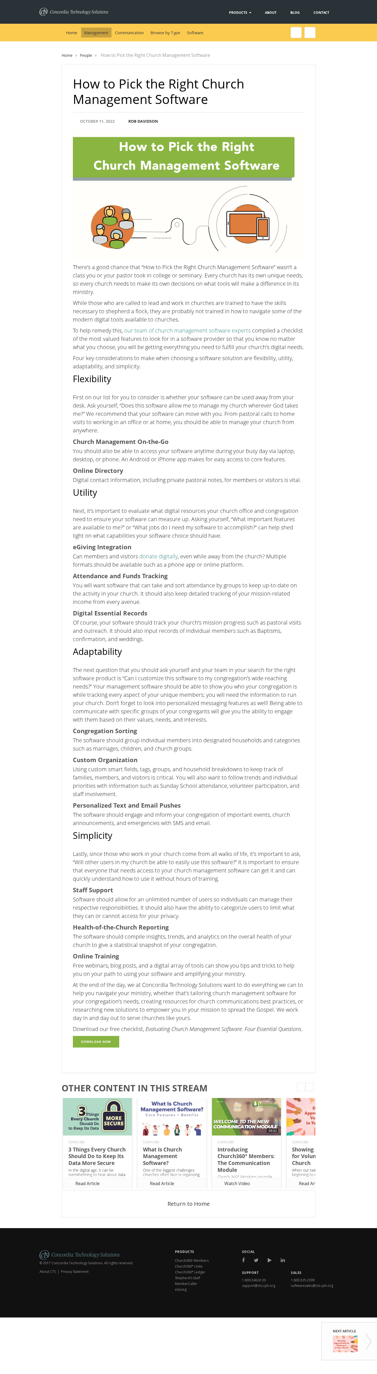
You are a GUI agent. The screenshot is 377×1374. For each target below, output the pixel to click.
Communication (129, 32)
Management (96, 32)
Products (238, 12)
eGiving (181, 1289)
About (271, 12)
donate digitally (158, 556)
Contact (321, 12)
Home (71, 32)
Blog (295, 12)
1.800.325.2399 (303, 1280)
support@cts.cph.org (258, 1285)
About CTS (47, 1271)
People (86, 55)
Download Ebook (314, 1310)
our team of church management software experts (187, 330)
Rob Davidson (143, 121)
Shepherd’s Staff (187, 1278)
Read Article (87, 1183)
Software (195, 32)
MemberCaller (186, 1283)
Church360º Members (192, 1260)
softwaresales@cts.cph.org (312, 1285)
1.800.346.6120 (254, 1280)
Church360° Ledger (190, 1272)
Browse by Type (165, 32)
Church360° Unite (189, 1266)
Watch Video (237, 1183)
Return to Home (189, 1203)
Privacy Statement (75, 1271)
